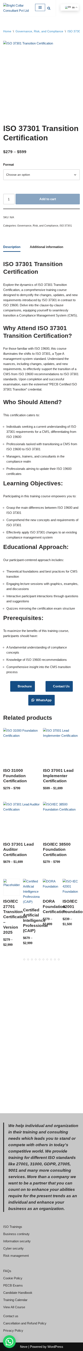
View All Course (14, 1307)
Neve (23, 1346)
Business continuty (16, 1234)
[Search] (48, 8)
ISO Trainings (12, 1226)
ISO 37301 (74, 31)
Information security (17, 1241)
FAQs (7, 1271)
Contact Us (60, 686)
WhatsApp (43, 700)
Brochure (24, 686)
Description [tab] (11, 247)
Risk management (16, 1255)
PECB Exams (13, 1285)
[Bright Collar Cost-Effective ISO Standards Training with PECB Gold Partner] (16, 8)
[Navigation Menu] (40, 7)
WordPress (55, 1346)
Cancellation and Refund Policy (24, 1323)
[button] (9, 1341)
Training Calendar (15, 1300)
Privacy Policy (13, 1330)
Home (7, 31)
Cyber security (13, 1248)
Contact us (10, 1316)
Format (8, 164)
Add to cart (47, 199)
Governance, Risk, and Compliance (39, 31)
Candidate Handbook (17, 1292)
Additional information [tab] (46, 247)
